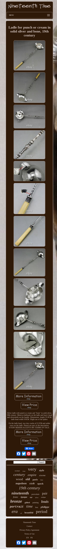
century (19, 474)
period (41, 511)
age (31, 497)
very (32, 469)
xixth (32, 483)
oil (21, 513)
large (24, 471)
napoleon (21, 483)
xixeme (42, 475)
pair (44, 493)
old (28, 479)
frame (15, 497)
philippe (45, 507)
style (41, 470)
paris (35, 479)
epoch (40, 483)
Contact (29, 526)
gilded (27, 502)
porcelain (35, 494)
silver (36, 497)
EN (27, 538)
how (41, 480)
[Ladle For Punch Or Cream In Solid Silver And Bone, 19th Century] (29, 56)
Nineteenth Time (29, 522)
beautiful (29, 512)
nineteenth (20, 493)
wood (19, 479)
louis (45, 502)
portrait (17, 506)
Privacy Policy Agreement (29, 530)
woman (17, 471)
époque (24, 497)
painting (35, 503)
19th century (29, 488)
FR (31, 538)
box (36, 507)
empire (32, 475)
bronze (16, 501)
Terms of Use (29, 534)
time (29, 506)
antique (43, 497)
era (15, 511)
